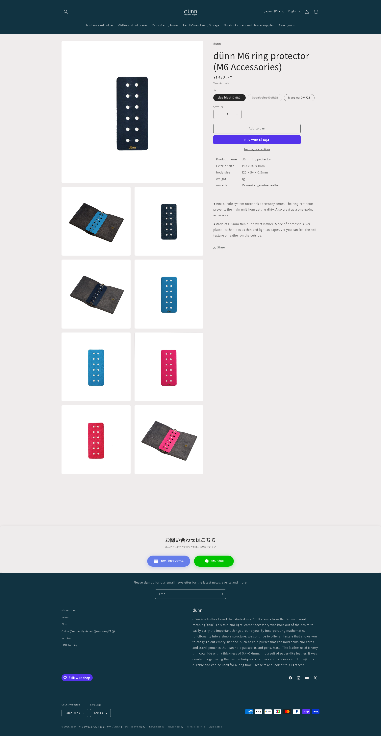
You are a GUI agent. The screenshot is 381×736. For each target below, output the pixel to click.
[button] (66, 11)
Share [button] (221, 247)
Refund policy (156, 727)
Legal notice (215, 727)
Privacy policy (175, 727)
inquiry (66, 638)
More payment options (257, 149)
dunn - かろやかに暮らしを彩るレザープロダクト (97, 727)
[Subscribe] (221, 594)
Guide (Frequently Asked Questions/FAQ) (88, 631)
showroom (69, 610)
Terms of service (196, 727)
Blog (64, 624)
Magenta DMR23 (299, 97)
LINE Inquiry (70, 645)
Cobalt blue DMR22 (267, 98)
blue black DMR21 (229, 97)
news (65, 617)
